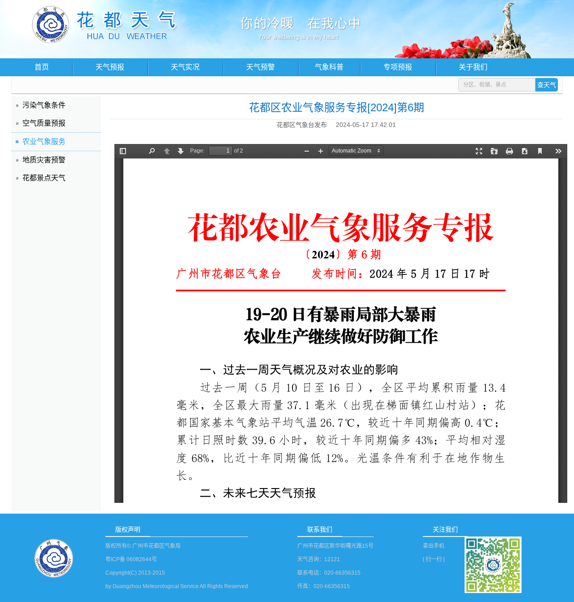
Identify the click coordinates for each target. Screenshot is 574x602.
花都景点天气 (43, 178)
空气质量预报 (43, 123)
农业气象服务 (43, 141)
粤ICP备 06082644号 (131, 559)
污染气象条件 (43, 105)
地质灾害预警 (43, 160)
